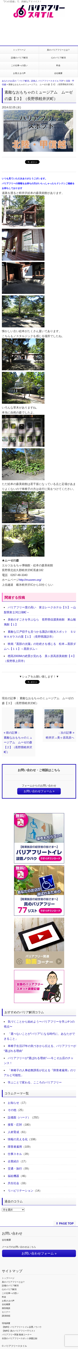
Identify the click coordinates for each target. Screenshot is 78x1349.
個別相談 (6, 1308)
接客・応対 (15, 1124)
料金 (58, 65)
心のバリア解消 (58, 57)
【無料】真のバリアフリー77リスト (18, 1331)
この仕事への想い (19, 65)
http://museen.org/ (30, 579)
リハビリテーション (20, 1190)
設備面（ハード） (19, 1117)
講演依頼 (6, 1316)
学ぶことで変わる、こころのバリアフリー (35, 1082)
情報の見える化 (18, 1139)
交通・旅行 (15, 1168)
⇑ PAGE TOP (65, 1223)
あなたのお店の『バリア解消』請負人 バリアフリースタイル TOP (33, 81)
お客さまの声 (19, 73)
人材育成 (13, 1132)
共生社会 (13, 1183)
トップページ (19, 50)
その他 (12, 1110)
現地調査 (6, 1323)
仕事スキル (15, 1153)
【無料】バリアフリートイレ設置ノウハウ (21, 1327)
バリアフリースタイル (15, 1346)
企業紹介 (13, 1161)
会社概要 (58, 73)
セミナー (6, 1312)
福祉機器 (13, 1176)
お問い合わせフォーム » (39, 791)
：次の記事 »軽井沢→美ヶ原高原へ (60, 735)
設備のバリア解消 (19, 57)
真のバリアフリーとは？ (58, 50)
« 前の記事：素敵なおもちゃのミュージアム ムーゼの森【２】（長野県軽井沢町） (18, 742)
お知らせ (13, 1102)
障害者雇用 (15, 1146)
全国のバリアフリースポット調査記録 (19, 1338)
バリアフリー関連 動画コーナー (17, 1334)
